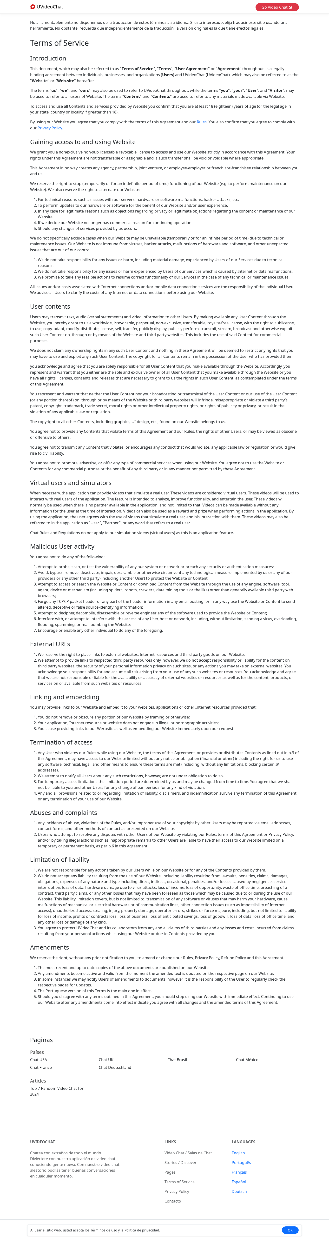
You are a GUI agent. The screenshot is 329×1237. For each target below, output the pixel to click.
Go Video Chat (275, 7)
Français (239, 1172)
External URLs (50, 644)
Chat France (41, 1067)
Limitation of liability (59, 859)
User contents (50, 306)
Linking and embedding (64, 697)
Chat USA (38, 1059)
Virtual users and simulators (71, 483)
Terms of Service (179, 1181)
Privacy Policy (50, 128)
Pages (170, 1172)
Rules (202, 122)
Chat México (247, 1059)
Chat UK (106, 1059)
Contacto (172, 1201)
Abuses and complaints (63, 812)
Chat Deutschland (115, 1067)
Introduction (48, 58)
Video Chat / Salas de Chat (188, 1153)
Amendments (49, 947)
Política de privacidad (142, 1230)
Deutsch (239, 1191)
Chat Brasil (177, 1059)
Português (241, 1162)
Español (239, 1181)
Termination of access (61, 742)
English (238, 1153)
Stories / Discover (180, 1162)
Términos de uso (103, 1230)
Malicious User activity (62, 546)
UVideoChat (49, 6)
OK (290, 1230)
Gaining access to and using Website (83, 142)
